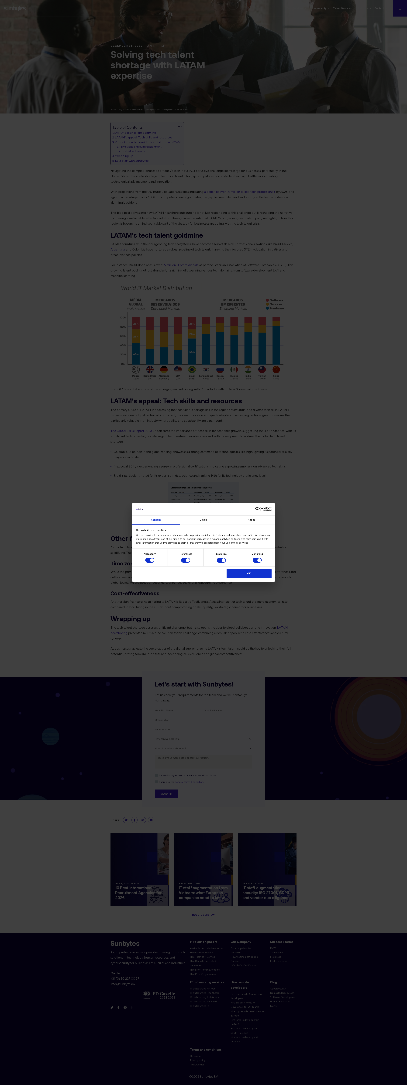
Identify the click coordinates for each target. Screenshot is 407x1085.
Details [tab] (203, 519)
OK (249, 573)
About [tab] (251, 519)
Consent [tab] (156, 519)
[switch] (185, 560)
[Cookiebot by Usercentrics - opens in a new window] (258, 509)
